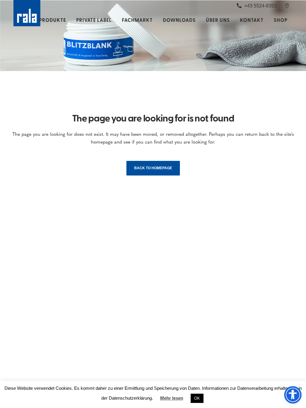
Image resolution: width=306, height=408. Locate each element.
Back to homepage (153, 168)
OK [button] (197, 398)
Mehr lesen (171, 398)
